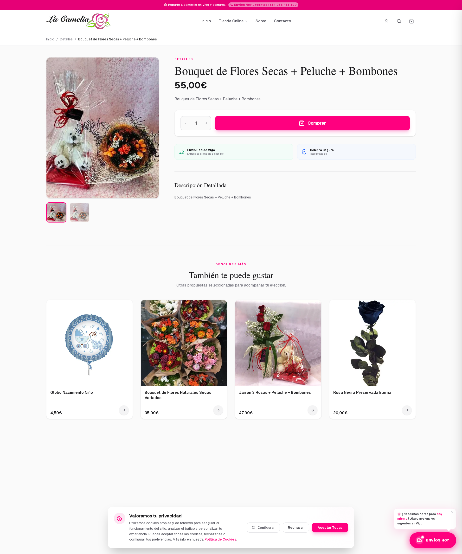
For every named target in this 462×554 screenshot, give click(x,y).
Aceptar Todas (330, 527)
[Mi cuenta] (386, 21)
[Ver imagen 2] (79, 212)
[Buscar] (399, 21)
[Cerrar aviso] (452, 512)
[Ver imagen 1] (56, 212)
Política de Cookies (220, 539)
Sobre (261, 21)
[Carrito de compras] (411, 21)
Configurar (266, 527)
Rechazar (296, 527)
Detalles (66, 39)
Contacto (282, 21)
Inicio (206, 21)
